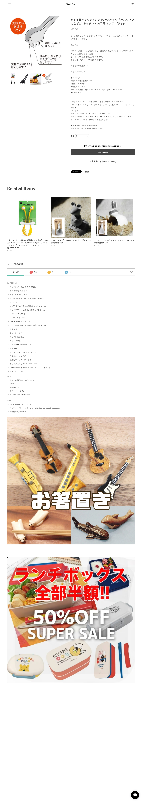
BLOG (12, 384)
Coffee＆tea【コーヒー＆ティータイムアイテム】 (30, 368)
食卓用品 (13, 348)
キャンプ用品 (15, 341)
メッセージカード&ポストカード (23, 352)
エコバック (14, 302)
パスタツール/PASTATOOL (21, 344)
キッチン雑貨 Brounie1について (22, 380)
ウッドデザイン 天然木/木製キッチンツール (27, 310)
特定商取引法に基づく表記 (20, 394)
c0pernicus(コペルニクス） (20, 404)
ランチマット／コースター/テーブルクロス (27, 298)
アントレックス (16, 333)
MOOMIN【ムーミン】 (19, 318)
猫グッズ (13, 329)
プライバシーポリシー (18, 391)
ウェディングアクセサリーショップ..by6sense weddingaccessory (35, 408)
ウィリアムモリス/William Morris (24, 364)
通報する (88, 172)
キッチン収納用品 (17, 337)
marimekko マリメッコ (20, 321)
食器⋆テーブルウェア (18, 295)
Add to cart (103, 152)
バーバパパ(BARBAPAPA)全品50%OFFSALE (29, 325)
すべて (16, 272)
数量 (73, 136)
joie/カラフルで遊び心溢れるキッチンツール (28, 306)
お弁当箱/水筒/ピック (18, 291)
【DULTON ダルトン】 (19, 314)
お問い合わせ (15, 387)
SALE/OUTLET (16, 371)
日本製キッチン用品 (18, 356)
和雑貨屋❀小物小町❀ (18, 412)
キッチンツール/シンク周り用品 (23, 287)
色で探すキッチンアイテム (20, 360)
